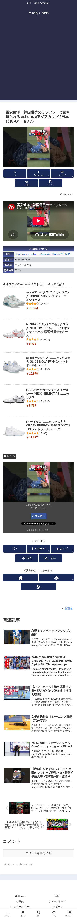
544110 (44, 369)
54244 (44, 303)
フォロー (40, 516)
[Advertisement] (38, 61)
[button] (50, 183)
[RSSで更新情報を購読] (38, 586)
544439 (44, 401)
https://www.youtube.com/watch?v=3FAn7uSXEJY (41, 254)
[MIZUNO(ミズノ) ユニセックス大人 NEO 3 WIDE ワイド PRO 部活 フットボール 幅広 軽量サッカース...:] (14, 333)
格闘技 (20, 901)
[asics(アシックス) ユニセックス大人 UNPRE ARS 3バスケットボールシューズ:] (14, 301)
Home (21, 896)
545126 (44, 339)
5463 (43, 433)
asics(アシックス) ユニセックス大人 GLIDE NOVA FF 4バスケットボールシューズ (48, 361)
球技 (57, 896)
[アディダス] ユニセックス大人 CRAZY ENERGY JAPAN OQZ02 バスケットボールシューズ (48, 425)
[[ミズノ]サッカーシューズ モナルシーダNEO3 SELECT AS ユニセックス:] (14, 399)
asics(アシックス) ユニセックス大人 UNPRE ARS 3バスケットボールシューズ (48, 296)
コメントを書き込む (38, 853)
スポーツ (11, 456)
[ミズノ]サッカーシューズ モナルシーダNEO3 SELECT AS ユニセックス (47, 393)
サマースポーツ (57, 901)
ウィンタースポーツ (20, 906)
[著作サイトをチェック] (20, 577)
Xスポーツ (57, 906)
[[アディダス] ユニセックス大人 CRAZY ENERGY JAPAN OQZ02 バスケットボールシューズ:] (14, 431)
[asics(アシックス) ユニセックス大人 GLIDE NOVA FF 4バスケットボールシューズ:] (14, 367)
